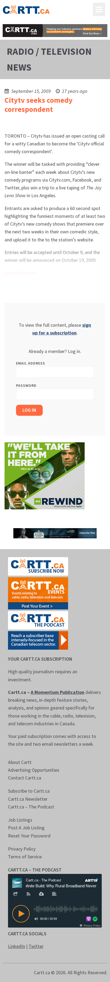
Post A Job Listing (26, 828)
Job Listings (20, 820)
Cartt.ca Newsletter (28, 799)
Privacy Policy (22, 849)
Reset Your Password (29, 836)
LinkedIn (16, 946)
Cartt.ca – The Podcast (31, 807)
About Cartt (20, 762)
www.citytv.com (21, 273)
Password (26, 385)
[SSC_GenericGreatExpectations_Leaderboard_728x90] (54, 532)
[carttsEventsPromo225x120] (38, 593)
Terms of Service (25, 857)
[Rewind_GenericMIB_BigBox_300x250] (45, 475)
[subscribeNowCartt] (38, 566)
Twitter (36, 946)
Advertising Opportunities (33, 770)
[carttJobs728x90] (55, 30)
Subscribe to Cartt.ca (29, 791)
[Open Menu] (99, 9)
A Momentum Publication (57, 692)
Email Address (30, 363)
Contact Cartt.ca (24, 778)
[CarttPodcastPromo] (38, 620)
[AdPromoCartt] (38, 640)
